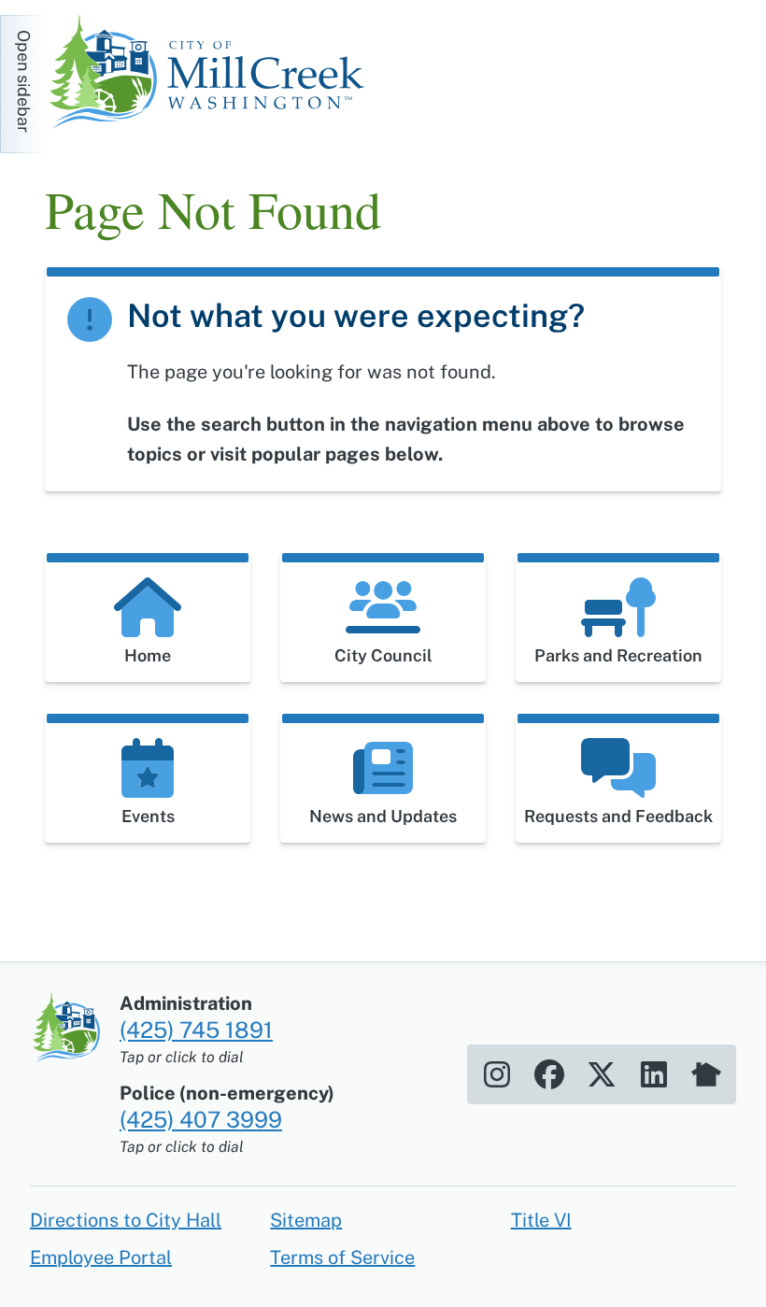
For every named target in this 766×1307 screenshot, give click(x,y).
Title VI (541, 1220)
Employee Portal (101, 1257)
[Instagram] (497, 1074)
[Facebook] (549, 1074)
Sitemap (306, 1220)
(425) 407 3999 (201, 1119)
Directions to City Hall (125, 1220)
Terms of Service (342, 1257)
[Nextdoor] (706, 1074)
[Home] (213, 75)
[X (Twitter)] (601, 1074)
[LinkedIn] (653, 1074)
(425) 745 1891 (196, 1029)
